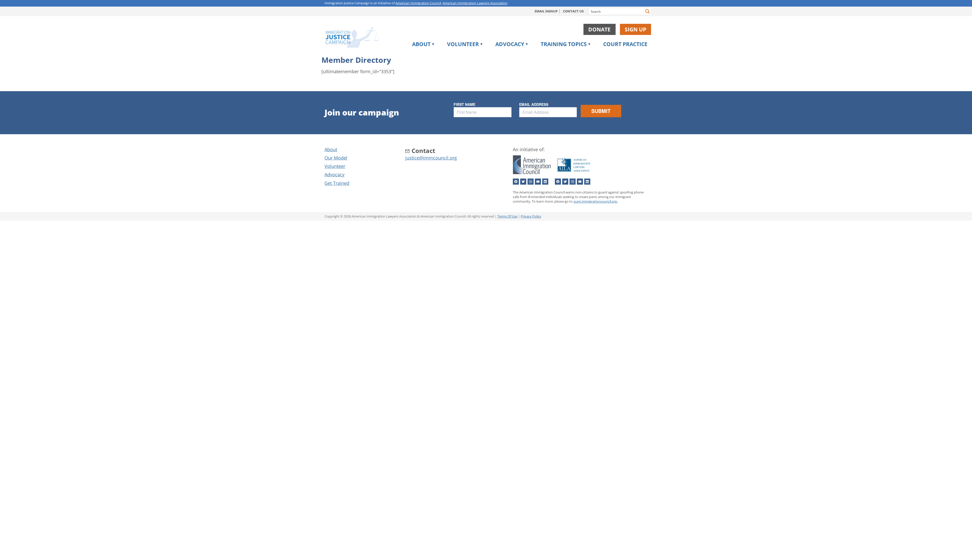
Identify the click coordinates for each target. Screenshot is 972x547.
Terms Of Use (507, 216)
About (421, 44)
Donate (599, 29)
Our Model (336, 158)
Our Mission (430, 54)
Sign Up (635, 29)
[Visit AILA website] (574, 173)
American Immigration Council (418, 3)
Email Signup (546, 11)
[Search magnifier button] (647, 11)
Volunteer (463, 44)
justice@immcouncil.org (431, 158)
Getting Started (563, 54)
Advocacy (509, 44)
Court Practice (625, 44)
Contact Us (573, 11)
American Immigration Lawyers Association (474, 3)
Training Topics (564, 44)
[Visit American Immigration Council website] (532, 173)
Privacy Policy (531, 216)
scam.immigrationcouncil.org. (595, 201)
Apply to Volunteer (473, 54)
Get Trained (337, 183)
